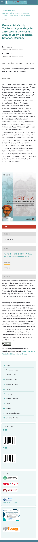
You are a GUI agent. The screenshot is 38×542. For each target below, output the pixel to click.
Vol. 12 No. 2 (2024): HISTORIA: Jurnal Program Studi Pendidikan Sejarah (16, 14)
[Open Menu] (2, 2)
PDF (5, 226)
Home (4, 11)
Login (8, 403)
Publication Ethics (12, 384)
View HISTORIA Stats (10, 503)
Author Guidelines (12, 399)
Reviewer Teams (11, 379)
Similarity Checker (12, 418)
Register (9, 408)
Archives (11, 11)
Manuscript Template (13, 413)
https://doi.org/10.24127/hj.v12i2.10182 (20, 63)
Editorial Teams (11, 375)
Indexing (9, 394)
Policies (8, 389)
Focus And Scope (12, 370)
